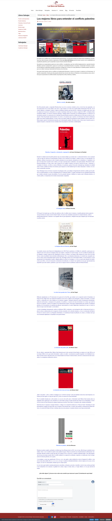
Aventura (20, 25)
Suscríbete (78, 10)
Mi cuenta (71, 10)
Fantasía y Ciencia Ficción (24, 23)
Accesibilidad (81, 516)
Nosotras (54, 10)
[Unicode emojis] (53, 488)
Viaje (19, 33)
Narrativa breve (21, 31)
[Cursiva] (41, 488)
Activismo (39, 24)
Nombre (41, 482)
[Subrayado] (44, 488)
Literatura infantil (22, 37)
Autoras (61, 10)
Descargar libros (75, 516)
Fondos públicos (91, 516)
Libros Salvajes (39, 10)
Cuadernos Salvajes (23, 48)
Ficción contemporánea (23, 18)
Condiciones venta (63, 516)
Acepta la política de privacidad (46, 501)
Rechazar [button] (96, 519)
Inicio (32, 10)
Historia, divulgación (23, 35)
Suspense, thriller (22, 29)
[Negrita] (39, 488)
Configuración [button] (102, 519)
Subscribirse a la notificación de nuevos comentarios (51, 499)
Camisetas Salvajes (22, 45)
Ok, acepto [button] (91, 519)
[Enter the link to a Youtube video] (48, 488)
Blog (66, 10)
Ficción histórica (22, 21)
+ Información (108, 519)
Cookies (85, 516)
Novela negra (21, 27)
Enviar (39, 508)
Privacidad (69, 516)
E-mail (43, 484)
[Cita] (46, 488)
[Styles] (55, 488)
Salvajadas (47, 10)
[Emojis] (51, 488)
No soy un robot (43, 504)
